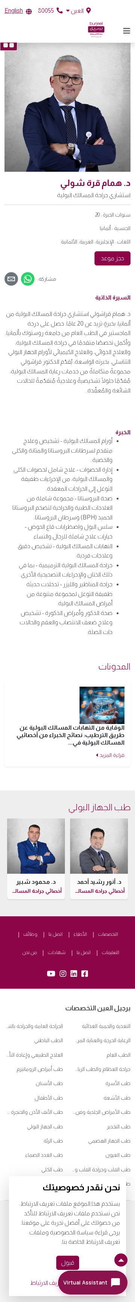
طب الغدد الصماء (44, 1155)
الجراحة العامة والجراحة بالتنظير (33, 1026)
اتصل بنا (55, 934)
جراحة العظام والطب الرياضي (101, 1069)
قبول (67, 1262)
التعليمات (110, 952)
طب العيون (117, 1155)
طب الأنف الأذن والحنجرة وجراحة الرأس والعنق (33, 1112)
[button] (78, 11)
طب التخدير (118, 1126)
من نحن (29, 952)
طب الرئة (53, 1141)
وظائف (30, 934)
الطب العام (118, 1055)
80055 (46, 10)
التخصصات (108, 934)
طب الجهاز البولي (45, 1126)
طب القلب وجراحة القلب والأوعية (101, 1169)
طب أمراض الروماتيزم (39, 1069)
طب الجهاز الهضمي (109, 1141)
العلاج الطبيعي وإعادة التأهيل (33, 1055)
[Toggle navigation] (126, 31)
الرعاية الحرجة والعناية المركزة (101, 1040)
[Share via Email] (11, 279)
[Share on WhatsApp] (27, 279)
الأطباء (80, 934)
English (13, 10)
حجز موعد (112, 258)
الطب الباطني (48, 1040)
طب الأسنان (49, 1083)
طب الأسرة (117, 1083)
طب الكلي (52, 1169)
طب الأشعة (117, 1098)
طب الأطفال (48, 1098)
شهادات (57, 952)
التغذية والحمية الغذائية (106, 1026)
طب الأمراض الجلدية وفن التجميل (101, 1112)
